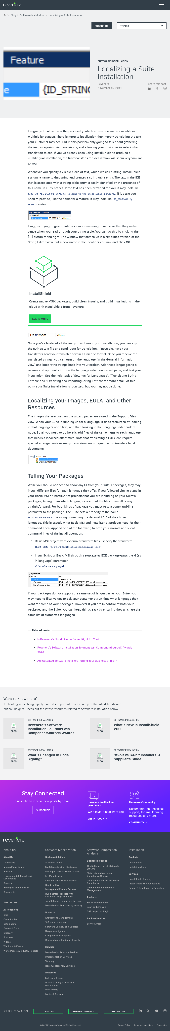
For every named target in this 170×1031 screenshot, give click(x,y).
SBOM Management (97, 902)
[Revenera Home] (14, 839)
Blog (5, 914)
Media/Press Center (14, 866)
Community (136, 822)
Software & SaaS (54, 977)
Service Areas (94, 923)
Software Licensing (55, 922)
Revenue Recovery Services (60, 965)
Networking (51, 989)
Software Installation (113, 61)
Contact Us (9, 891)
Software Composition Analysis (102, 851)
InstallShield (135, 862)
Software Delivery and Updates (61, 926)
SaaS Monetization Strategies (61, 866)
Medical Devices (54, 993)
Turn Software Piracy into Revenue (63, 900)
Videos (7, 941)
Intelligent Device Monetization (62, 871)
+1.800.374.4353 (15, 1011)
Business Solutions (55, 857)
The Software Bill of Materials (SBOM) (103, 867)
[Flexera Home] (4, 15)
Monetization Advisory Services (62, 952)
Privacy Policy (124, 1025)
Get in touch (96, 818)
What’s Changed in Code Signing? (48, 756)
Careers (7, 882)
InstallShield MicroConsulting (144, 883)
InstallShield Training (140, 878)
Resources (10, 902)
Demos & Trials (11, 928)
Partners (7, 871)
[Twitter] (148, 1011)
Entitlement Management (59, 917)
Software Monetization (60, 849)
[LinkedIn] (140, 1011)
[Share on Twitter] (159, 88)
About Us (9, 849)
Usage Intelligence (55, 931)
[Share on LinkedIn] (152, 88)
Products (50, 912)
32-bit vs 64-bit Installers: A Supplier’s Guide (137, 756)
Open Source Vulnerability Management (101, 889)
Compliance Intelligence (58, 935)
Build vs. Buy (52, 884)
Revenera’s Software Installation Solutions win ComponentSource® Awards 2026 (51, 730)
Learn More (40, 318)
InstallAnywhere (137, 866)
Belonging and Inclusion (16, 887)
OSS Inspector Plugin (98, 911)
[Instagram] (165, 1011)
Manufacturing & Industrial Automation (59, 983)
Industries (50, 972)
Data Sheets (9, 923)
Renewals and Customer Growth (62, 939)
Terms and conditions (143, 1025)
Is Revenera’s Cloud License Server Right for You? (68, 639)
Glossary (8, 932)
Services (49, 946)
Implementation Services (58, 956)
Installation (136, 849)
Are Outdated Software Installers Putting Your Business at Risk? (77, 660)
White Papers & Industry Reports (20, 950)
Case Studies (10, 919)
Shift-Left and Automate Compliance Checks (100, 874)
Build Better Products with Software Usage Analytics (59, 895)
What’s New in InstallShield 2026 (136, 726)
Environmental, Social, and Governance (17, 877)
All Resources (10, 909)
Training (49, 961)
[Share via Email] (165, 88)
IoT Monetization (54, 875)
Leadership (9, 862)
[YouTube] (156, 1011)
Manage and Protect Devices (60, 889)
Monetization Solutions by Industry (63, 905)
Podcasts (8, 937)
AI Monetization (53, 862)
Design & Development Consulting (147, 887)
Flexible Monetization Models (61, 880)
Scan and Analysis (96, 906)
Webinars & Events (13, 946)
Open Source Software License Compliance (103, 881)
